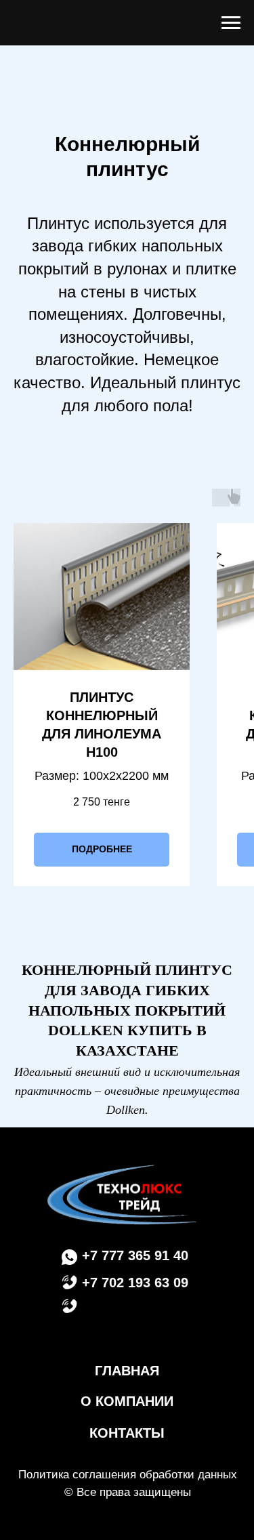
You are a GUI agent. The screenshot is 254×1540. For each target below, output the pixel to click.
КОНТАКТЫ (127, 1432)
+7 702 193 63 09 (135, 1282)
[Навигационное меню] (230, 23)
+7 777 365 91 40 (135, 1255)
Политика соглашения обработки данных (127, 1474)
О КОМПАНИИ (127, 1401)
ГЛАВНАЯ (127, 1370)
